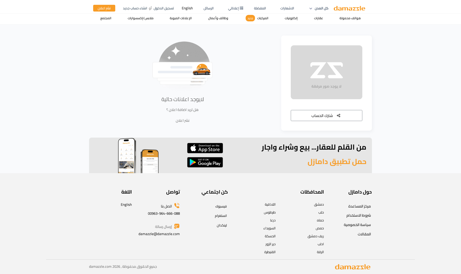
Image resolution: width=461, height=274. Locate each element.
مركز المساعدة (359, 206)
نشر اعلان (104, 8)
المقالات (364, 234)
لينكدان (222, 225)
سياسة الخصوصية (357, 224)
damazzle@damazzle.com (159, 233)
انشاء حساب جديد (135, 8)
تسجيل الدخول (164, 8)
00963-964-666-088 (164, 213)
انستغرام (221, 216)
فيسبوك (221, 206)
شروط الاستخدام (358, 215)
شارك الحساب (322, 115)
